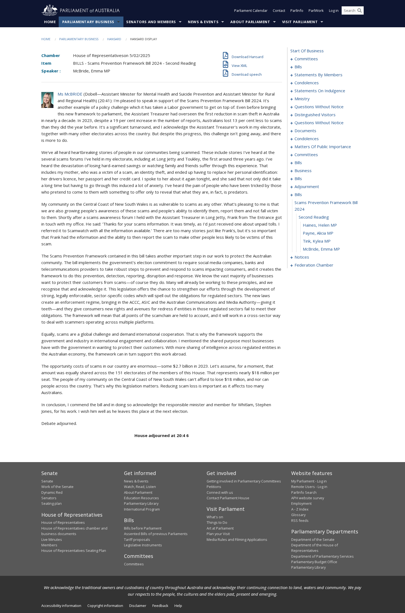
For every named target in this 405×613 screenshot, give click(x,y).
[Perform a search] (359, 10)
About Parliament (250, 21)
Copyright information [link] (105, 605)
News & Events (203, 21)
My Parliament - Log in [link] (309, 481)
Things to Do (217, 522)
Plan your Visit (218, 533)
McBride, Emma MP (321, 249)
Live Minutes (51, 539)
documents (305, 130)
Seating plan (51, 503)
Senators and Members (151, 21)
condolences (307, 82)
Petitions (214, 486)
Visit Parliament (300, 21)
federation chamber (314, 265)
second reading (314, 217)
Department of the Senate (312, 539)
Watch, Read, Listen (140, 486)
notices (302, 257)
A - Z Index (300, 509)
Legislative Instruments (143, 545)
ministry (302, 98)
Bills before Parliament (142, 528)
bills (298, 66)
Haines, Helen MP (320, 225)
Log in (334, 10)
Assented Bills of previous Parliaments (156, 533)
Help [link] (178, 605)
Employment (301, 503)
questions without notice (319, 106)
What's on (215, 516)
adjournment (307, 186)
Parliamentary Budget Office (314, 561)
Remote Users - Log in (309, 486)
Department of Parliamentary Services (322, 556)
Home (50, 21)
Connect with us (220, 492)
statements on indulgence (320, 90)
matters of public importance (323, 146)
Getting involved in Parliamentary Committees (244, 481)
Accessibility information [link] (61, 605)
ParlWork (316, 10)
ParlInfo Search (304, 492)
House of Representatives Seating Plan (73, 550)
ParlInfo (296, 10)
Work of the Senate (57, 486)
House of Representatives (63, 522)
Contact (279, 10)
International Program (142, 509)
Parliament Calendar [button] (251, 10)
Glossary (298, 514)
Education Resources (141, 497)
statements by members (318, 74)
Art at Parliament (220, 528)
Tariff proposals (137, 539)
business (303, 170)
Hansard (114, 39)
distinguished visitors (315, 114)
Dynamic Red (52, 492)
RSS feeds (300, 520)
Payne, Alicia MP (318, 233)
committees (306, 58)
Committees (134, 564)
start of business (307, 50)
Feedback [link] (160, 605)
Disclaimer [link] (137, 605)
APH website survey (307, 497)
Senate (47, 481)
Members (49, 545)
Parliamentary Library (141, 503)
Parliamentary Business (88, 21)
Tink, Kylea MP (317, 241)
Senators (48, 497)
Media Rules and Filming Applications (237, 539)
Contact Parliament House (228, 497)
